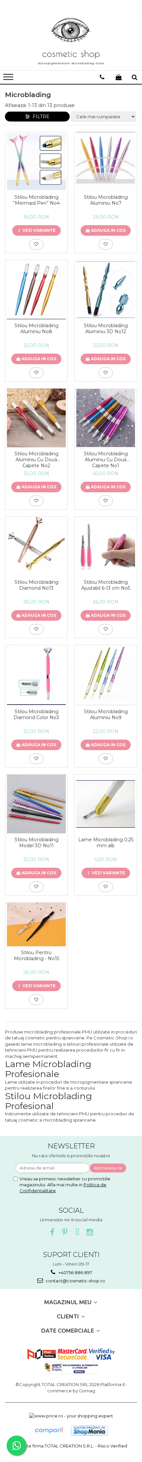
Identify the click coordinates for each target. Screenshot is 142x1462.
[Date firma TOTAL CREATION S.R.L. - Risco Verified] (71, 1445)
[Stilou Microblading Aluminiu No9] (105, 675)
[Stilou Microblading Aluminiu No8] (36, 289)
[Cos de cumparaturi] (118, 77)
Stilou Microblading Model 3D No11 (36, 843)
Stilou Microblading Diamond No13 (36, 585)
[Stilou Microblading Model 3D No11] (36, 804)
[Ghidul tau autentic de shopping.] (48, 1430)
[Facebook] (52, 1232)
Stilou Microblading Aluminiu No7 (106, 200)
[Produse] (9, 79)
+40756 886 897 (74, 1272)
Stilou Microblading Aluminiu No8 (36, 328)
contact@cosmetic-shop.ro (75, 1280)
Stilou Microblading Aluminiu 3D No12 (106, 328)
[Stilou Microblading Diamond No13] (36, 546)
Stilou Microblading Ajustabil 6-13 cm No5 (105, 585)
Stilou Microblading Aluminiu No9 (106, 714)
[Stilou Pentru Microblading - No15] (36, 924)
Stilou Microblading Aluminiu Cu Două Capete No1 (106, 460)
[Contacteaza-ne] (102, 77)
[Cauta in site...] (134, 77)
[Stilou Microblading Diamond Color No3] (36, 675)
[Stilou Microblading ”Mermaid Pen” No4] (36, 161)
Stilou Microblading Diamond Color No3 (36, 714)
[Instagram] (90, 1232)
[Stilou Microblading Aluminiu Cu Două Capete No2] (36, 418)
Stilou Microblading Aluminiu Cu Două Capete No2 (36, 460)
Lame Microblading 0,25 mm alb (105, 843)
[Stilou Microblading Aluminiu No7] (105, 161)
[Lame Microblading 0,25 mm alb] (105, 804)
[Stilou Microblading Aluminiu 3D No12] (105, 289)
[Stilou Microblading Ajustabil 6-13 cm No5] (105, 546)
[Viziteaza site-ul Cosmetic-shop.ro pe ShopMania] (89, 1430)
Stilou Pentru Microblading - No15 (36, 955)
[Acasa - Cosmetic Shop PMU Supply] (71, 41)
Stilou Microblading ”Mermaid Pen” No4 (36, 200)
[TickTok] (77, 1232)
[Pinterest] (65, 1232)
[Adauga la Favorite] (36, 244)
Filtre (40, 117)
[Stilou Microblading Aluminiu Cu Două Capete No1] (105, 418)
